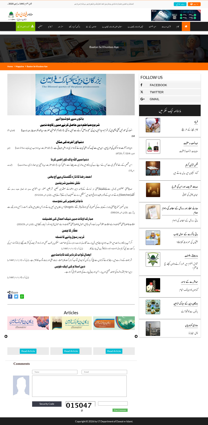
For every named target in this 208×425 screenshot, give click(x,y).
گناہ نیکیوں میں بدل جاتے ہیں (185, 172)
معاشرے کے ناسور (189, 281)
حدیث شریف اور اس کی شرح (185, 186)
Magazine (20, 66)
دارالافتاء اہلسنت (191, 255)
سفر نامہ (60, 26)
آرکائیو (50, 26)
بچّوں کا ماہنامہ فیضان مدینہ (135, 26)
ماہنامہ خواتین (180, 4)
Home (10, 66)
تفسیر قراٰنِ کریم (191, 164)
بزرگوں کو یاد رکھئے (74, 26)
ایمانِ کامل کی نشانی (190, 194)
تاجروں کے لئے (91, 26)
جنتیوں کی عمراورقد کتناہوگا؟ (187, 242)
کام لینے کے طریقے (189, 129)
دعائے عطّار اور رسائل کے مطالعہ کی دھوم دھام (180, 210)
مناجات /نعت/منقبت (188, 151)
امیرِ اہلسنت (152, 26)
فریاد (196, 121)
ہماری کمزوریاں (191, 325)
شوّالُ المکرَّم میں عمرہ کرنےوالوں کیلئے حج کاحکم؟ (181, 266)
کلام (177, 26)
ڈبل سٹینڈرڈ (193, 333)
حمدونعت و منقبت (191, 143)
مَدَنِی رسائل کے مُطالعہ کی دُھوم (185, 220)
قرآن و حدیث (166, 26)
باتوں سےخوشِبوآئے (189, 311)
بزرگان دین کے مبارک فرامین (186, 303)
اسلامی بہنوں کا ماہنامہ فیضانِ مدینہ (112, 26)
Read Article (28, 351)
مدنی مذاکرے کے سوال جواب (185, 234)
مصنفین (40, 26)
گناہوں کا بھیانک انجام (188, 289)
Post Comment (120, 410)
